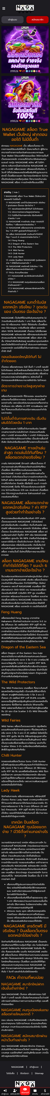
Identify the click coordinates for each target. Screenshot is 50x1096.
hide (16, 192)
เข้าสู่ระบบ (34, 1067)
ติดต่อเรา (24, 1073)
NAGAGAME (16, 146)
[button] (3, 8)
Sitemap (39, 1073)
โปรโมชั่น (10, 1073)
